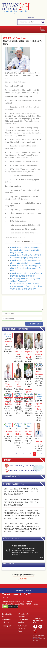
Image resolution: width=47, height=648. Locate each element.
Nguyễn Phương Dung (38, 406)
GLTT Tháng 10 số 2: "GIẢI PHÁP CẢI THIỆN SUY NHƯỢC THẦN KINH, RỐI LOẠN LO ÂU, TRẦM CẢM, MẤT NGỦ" (21, 491)
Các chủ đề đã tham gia (23, 241)
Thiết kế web (36, 639)
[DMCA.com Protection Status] (10, 607)
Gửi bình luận (34, 324)
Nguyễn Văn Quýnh (28, 354)
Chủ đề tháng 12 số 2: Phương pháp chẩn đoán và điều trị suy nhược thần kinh (25, 268)
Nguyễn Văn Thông (18, 384)
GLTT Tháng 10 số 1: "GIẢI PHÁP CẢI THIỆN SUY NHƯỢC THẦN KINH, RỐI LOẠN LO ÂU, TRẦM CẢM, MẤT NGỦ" (21, 502)
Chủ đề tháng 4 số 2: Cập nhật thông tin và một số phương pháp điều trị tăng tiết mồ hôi (25, 250)
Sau (42, 454)
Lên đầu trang (23, 590)
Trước (18, 454)
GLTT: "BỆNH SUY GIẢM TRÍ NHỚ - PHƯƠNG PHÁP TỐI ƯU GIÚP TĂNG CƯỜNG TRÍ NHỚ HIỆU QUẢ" (26, 286)
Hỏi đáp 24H (7, 626)
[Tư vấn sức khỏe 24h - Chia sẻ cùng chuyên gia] (16, 6)
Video (20, 631)
